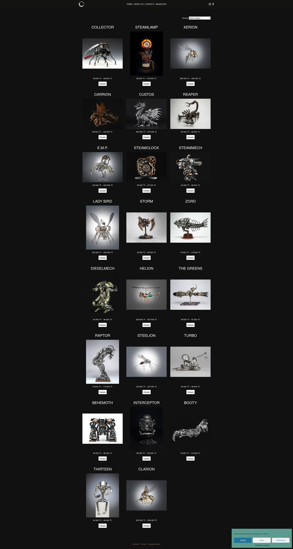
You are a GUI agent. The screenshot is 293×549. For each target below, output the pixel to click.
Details (102, 83)
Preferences (280, 540)
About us (139, 4)
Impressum (136, 544)
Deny (262, 540)
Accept (243, 540)
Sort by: (185, 18)
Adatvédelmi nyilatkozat (262, 545)
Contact (149, 4)
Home (129, 4)
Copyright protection (154, 544)
